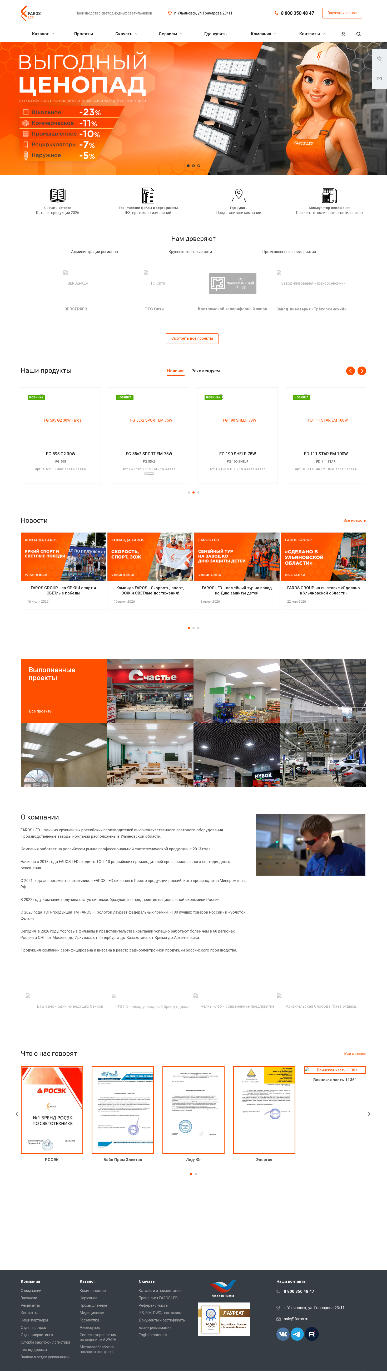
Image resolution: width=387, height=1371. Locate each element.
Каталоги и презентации (160, 1291)
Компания (261, 33)
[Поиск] (358, 34)
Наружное (88, 1298)
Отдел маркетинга (37, 1335)
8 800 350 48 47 (297, 13)
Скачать (124, 33)
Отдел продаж (33, 1327)
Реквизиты (30, 1305)
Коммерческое (93, 1291)
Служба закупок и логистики (45, 1342)
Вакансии (29, 1298)
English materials (153, 1335)
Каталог (41, 33)
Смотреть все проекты (192, 338)
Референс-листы (153, 1305)
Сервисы (168, 33)
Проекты (83, 33)
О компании (31, 1291)
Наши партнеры (34, 1320)
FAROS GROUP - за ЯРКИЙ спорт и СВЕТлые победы (63, 591)
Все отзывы (355, 1053)
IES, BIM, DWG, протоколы (160, 1313)
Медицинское (92, 1313)
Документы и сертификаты (162, 1320)
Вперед (371, 1114)
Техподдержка (34, 1350)
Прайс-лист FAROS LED (158, 1298)
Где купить (215, 33)
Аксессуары (90, 1327)
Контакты (310, 33)
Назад (18, 1114)
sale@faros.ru (296, 1318)
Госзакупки (89, 1320)
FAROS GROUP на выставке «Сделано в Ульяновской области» (323, 591)
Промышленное (93, 1305)
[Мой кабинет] (343, 34)
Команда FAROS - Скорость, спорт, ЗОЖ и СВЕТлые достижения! (150, 591)
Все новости (355, 520)
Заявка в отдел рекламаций (45, 1357)
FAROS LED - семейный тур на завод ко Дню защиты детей (237, 591)
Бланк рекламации (155, 1327)
